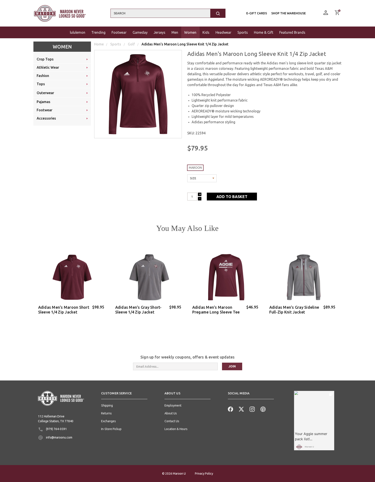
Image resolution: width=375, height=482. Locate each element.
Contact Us (171, 421)
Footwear (119, 32)
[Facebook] (230, 409)
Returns (106, 413)
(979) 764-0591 (56, 429)
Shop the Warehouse (288, 13)
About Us (170, 413)
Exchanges (108, 421)
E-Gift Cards (256, 13)
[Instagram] (252, 409)
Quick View (72, 319)
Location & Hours (176, 429)
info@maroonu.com (58, 437)
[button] (124, 395)
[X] (241, 409)
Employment (172, 405)
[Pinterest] (262, 409)
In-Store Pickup (111, 429)
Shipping (107, 405)
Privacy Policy (204, 473)
